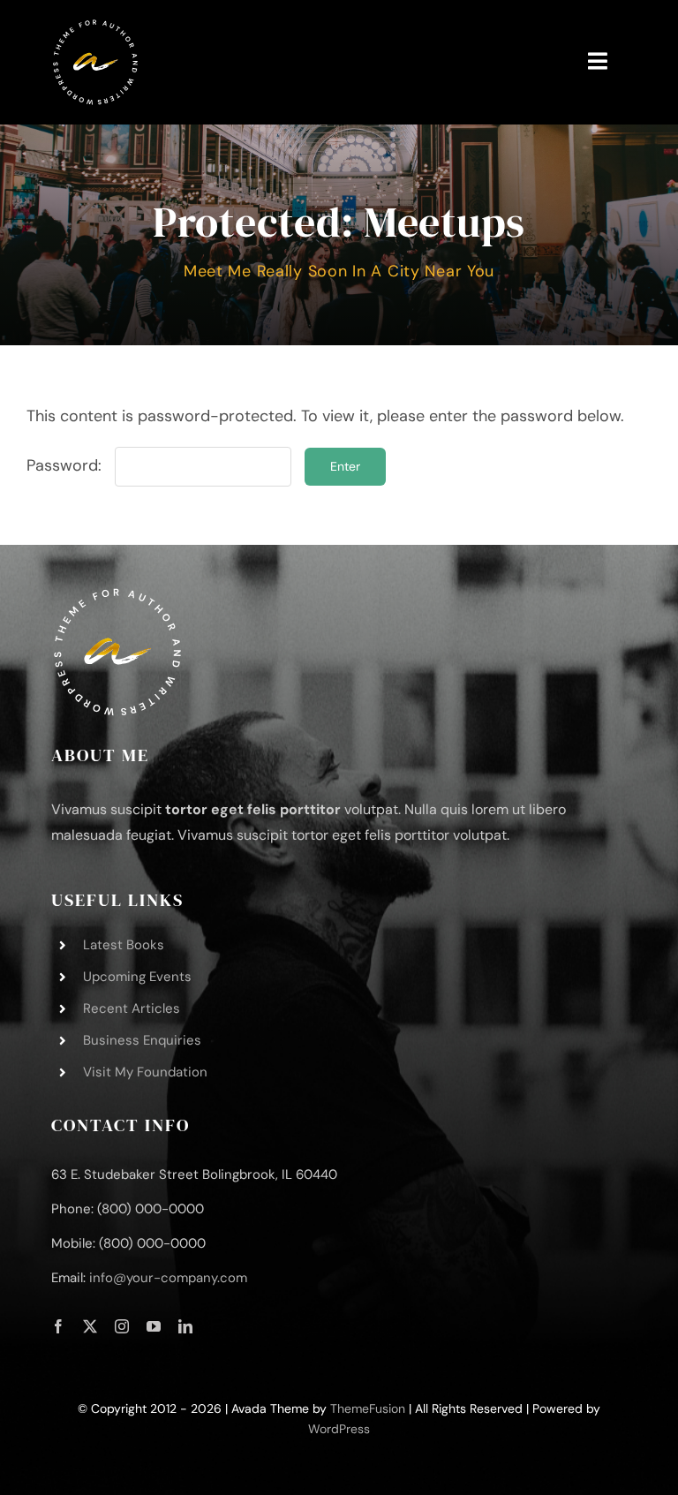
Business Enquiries (142, 1040)
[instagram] (122, 1326)
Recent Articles (131, 1008)
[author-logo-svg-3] (95, 25)
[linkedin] (185, 1326)
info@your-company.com (168, 1278)
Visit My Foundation (145, 1072)
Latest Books (123, 945)
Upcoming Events (137, 976)
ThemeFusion (367, 1408)
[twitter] (90, 1326)
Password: (66, 465)
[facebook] (58, 1326)
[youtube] (154, 1326)
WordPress (339, 1429)
